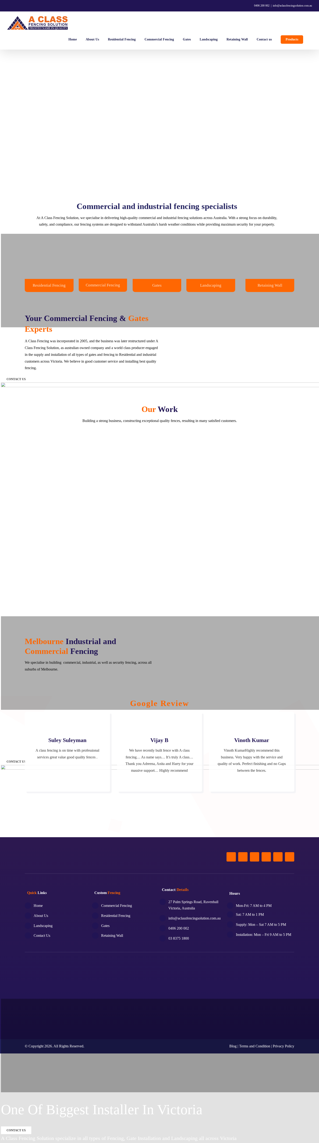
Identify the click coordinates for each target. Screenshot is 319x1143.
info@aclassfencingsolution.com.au (292, 5)
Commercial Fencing (103, 285)
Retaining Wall (270, 285)
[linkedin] (289, 857)
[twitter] (243, 857)
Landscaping (43, 926)
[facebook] (231, 857)
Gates (157, 285)
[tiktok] (266, 857)
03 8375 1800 (178, 938)
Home (38, 906)
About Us (41, 916)
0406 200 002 (261, 5)
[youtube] (278, 857)
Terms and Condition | (256, 1046)
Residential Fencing (49, 285)
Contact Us (42, 935)
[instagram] (254, 857)
